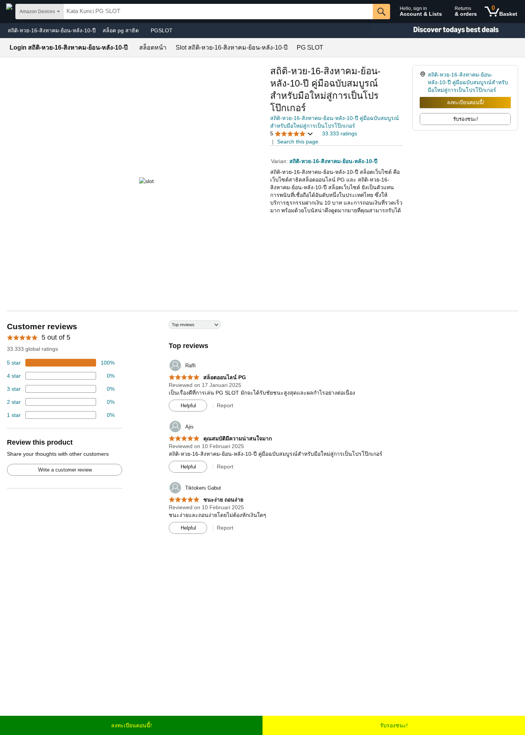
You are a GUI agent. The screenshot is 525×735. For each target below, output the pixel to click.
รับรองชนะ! (394, 725)
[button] (291, 134)
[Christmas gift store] (448, 30)
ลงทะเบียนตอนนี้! (465, 102)
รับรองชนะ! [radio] (465, 119)
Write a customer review (65, 470)
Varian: (280, 161)
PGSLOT (162, 30)
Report (225, 405)
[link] (424, 82)
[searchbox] (218, 11)
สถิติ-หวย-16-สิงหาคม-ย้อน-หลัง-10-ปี (52, 30)
